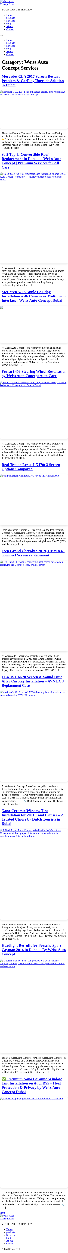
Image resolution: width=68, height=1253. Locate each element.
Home (9, 15)
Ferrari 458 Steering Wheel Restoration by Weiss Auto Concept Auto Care (34, 373)
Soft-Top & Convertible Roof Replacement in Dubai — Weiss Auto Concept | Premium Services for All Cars (31, 160)
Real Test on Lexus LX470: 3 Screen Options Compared (31, 467)
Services (10, 20)
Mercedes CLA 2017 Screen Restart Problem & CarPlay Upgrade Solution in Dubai (33, 80)
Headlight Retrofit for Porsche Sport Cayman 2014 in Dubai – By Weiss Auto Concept (34, 949)
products (10, 17)
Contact (10, 29)
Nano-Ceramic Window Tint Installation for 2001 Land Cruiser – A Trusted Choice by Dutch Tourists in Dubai (33, 817)
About (9, 26)
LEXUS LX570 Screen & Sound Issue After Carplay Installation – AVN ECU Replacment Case (33, 681)
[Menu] (1, 35)
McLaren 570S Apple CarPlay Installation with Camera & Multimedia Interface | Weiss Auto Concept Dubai (34, 296)
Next (4, 1212)
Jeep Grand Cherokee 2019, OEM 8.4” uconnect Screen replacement (33, 553)
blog (8, 23)
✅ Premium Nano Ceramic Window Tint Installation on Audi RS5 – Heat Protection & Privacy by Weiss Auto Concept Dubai (32, 1085)
